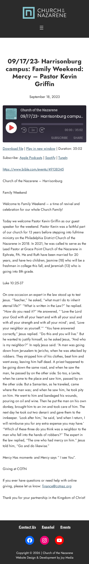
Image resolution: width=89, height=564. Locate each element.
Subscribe (59, 138)
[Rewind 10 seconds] (24, 130)
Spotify (50, 157)
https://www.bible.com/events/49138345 (33, 169)
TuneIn (62, 157)
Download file (13, 148)
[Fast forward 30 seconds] (42, 130)
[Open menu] (41, 28)
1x (33, 130)
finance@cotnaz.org (56, 486)
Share (78, 138)
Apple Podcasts (31, 157)
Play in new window (40, 148)
